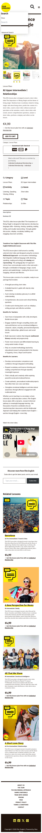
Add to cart (10, 136)
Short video (25, 192)
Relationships (7, 203)
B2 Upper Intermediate (28, 182)
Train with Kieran (21, 795)
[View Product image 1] (7, 75)
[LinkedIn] (14, 820)
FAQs (21, 800)
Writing (11, 194)
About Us (21, 785)
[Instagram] (27, 820)
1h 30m (23, 203)
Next (38, 76)
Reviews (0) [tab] (7, 216)
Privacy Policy (21, 802)
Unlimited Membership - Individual (19, 165)
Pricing (21, 797)
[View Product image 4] (36, 75)
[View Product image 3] (26, 76)
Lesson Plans (7, 86)
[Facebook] (18, 820)
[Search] (32, 6)
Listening (6, 192)
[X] (23, 820)
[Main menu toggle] (39, 7)
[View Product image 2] (17, 77)
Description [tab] (7, 212)
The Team (21, 788)
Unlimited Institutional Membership (19, 163)
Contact (21, 807)
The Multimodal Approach (21, 790)
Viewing (5, 194)
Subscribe (32, 481)
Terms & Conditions (21, 805)
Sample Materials (21, 792)
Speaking (13, 192)
